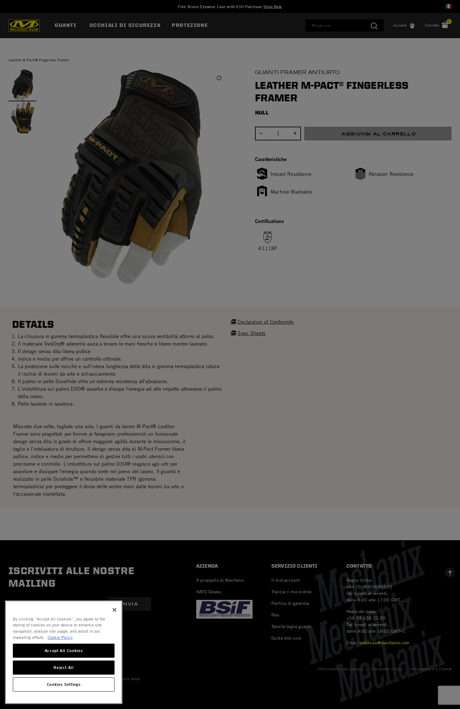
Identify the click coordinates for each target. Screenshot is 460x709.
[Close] (114, 610)
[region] (63, 652)
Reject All (64, 667)
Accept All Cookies (64, 650)
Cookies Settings (64, 684)
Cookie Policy (60, 637)
